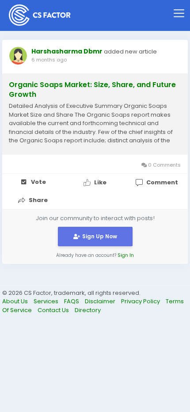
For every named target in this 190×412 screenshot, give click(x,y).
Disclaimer (101, 301)
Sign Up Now (99, 236)
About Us (15, 301)
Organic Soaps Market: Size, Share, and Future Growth (92, 89)
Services (47, 301)
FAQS (72, 301)
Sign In (126, 255)
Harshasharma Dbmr (67, 51)
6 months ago (49, 59)
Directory (88, 310)
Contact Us (54, 310)
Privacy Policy (141, 301)
